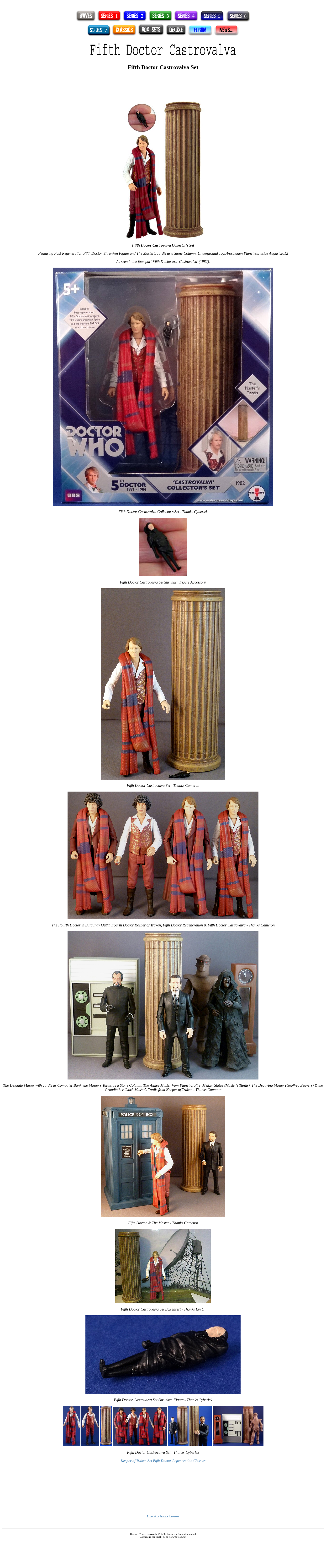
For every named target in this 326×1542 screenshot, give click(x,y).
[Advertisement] (163, 4)
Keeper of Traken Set (136, 1461)
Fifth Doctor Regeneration (172, 1461)
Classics (199, 1461)
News (164, 1516)
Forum (174, 1516)
